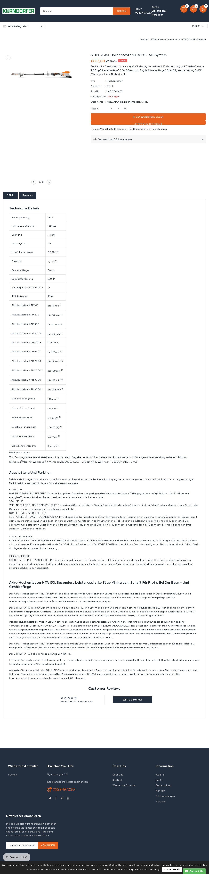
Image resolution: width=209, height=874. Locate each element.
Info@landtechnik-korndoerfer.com (68, 781)
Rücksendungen (165, 796)
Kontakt (117, 780)
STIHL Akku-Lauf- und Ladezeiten (61, 660)
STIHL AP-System (86, 607)
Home (144, 39)
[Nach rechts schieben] (49, 182)
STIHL (110, 86)
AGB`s (160, 774)
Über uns (118, 774)
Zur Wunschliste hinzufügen (111, 128)
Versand (161, 801)
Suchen (12, 774)
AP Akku (118, 101)
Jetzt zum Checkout (148, 124)
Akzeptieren (172, 869)
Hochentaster (115, 80)
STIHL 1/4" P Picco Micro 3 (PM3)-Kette (120, 615)
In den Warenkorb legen (148, 116)
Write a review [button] (132, 699)
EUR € (196, 26)
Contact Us (195, 871)
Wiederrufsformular (124, 785)
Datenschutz (164, 785)
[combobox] (85, 11)
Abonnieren (48, 845)
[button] (104, 489)
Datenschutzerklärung (147, 869)
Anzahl (94, 108)
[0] (184, 9)
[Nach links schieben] (33, 182)
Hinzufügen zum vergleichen (150, 128)
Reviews (28, 195)
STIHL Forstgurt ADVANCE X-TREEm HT (46, 625)
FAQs (159, 780)
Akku (109, 101)
